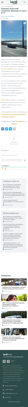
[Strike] (8, 160)
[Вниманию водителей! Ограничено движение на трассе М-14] (2, 129)
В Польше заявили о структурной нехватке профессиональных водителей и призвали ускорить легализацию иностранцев (12, 236)
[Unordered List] (11, 160)
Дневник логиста (9, 6)
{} (18, 159)
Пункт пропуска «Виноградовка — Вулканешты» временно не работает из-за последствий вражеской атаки (14, 194)
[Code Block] (15, 160)
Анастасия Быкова (9, 16)
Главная (3, 6)
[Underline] (6, 160)
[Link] (17, 160)
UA (24, 2)
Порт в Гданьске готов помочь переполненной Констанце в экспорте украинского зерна (12, 186)
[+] (20, 159)
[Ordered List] (10, 160)
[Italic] (4, 160)
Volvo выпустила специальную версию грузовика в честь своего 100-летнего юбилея (13, 218)
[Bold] (3, 160)
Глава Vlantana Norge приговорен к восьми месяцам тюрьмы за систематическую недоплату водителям (13, 227)
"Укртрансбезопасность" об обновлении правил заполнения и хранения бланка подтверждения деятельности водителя (13, 245)
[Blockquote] (13, 160)
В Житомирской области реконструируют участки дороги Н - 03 (13, 201)
